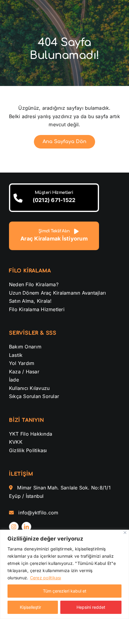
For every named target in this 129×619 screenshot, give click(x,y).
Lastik (15, 355)
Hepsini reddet (90, 607)
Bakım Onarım (25, 347)
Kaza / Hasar (24, 372)
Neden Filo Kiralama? (33, 284)
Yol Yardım (21, 363)
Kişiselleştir (30, 607)
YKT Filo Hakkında (30, 434)
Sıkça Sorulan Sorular (34, 396)
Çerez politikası (45, 577)
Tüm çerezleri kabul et (64, 590)
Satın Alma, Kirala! (30, 301)
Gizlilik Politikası (28, 450)
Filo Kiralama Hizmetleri (36, 309)
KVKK (15, 442)
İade (14, 380)
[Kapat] (125, 532)
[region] (64, 574)
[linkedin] (26, 527)
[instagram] (14, 527)
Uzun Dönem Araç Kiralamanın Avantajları (57, 293)
